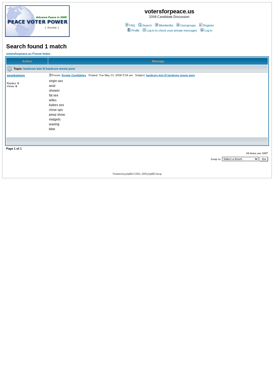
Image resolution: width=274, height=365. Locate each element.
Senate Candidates (74, 75)
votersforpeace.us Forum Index (28, 53)
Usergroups (188, 25)
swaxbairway (16, 75)
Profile (135, 30)
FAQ (132, 25)
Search (147, 25)
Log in (208, 30)
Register (208, 25)
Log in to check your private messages (172, 30)
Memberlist (166, 25)
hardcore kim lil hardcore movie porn (49, 68)
